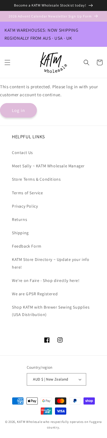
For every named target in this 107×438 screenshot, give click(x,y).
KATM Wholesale (29, 422)
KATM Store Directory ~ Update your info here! (50, 263)
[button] (7, 62)
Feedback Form (27, 246)
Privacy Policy (25, 206)
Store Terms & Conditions (36, 179)
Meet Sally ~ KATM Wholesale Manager (48, 166)
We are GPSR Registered (35, 293)
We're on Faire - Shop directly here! (46, 280)
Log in (18, 110)
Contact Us (22, 152)
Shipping (20, 232)
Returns (19, 219)
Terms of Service (27, 192)
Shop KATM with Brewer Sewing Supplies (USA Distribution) (50, 310)
